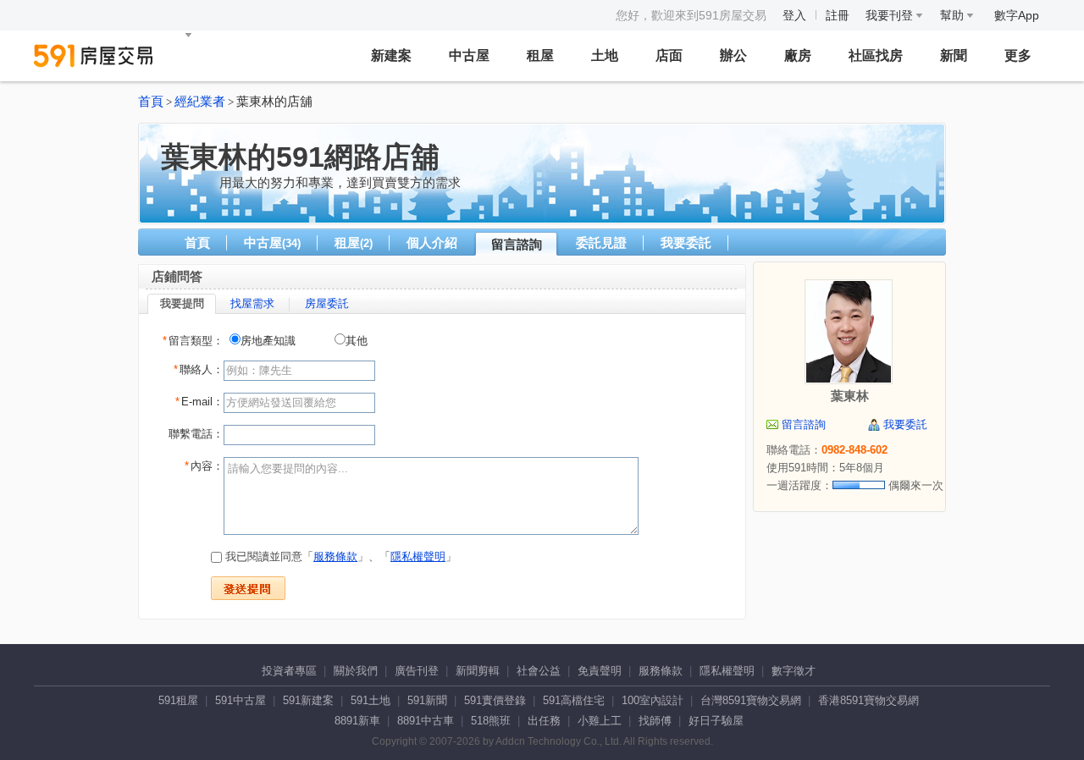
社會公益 (539, 670)
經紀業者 (199, 101)
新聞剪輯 (478, 670)
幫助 (953, 15)
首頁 (150, 101)
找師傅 (655, 720)
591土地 (370, 700)
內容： (204, 466)
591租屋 (178, 700)
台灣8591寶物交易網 (750, 700)
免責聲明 (600, 670)
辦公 (733, 55)
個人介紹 (431, 242)
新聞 (953, 55)
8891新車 (357, 720)
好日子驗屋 (716, 720)
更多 (1017, 55)
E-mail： (199, 401)
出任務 (544, 720)
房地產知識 (268, 340)
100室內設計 (652, 700)
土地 (604, 55)
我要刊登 (891, 15)
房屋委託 (327, 303)
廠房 (797, 55)
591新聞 (427, 700)
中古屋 (469, 55)
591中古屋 (240, 700)
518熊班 (491, 720)
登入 (794, 15)
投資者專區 (289, 670)
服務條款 (335, 556)
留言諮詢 (516, 244)
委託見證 (601, 242)
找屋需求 (252, 303)
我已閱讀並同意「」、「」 (339, 556)
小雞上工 (600, 720)
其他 (357, 340)
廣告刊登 (417, 670)
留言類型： (193, 340)
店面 (669, 55)
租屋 (540, 55)
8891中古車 (425, 720)
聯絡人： (199, 369)
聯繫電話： (196, 433)
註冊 (837, 15)
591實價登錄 (495, 700)
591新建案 (308, 700)
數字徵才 (794, 670)
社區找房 (876, 55)
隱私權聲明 (417, 556)
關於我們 (356, 670)
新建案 (391, 55)
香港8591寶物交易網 (868, 700)
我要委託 (686, 242)
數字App (1016, 15)
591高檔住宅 (574, 700)
